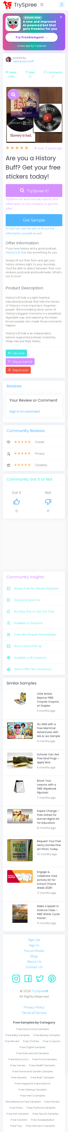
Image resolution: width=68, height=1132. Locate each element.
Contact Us (34, 967)
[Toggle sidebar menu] (61, 4)
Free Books (12, 1041)
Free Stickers (19, 1119)
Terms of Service (34, 1013)
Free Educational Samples (32, 1053)
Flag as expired (22, 361)
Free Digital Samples (32, 1047)
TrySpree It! (37, 191)
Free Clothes (31, 1041)
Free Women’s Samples (40, 1125)
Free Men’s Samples (32, 1095)
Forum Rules (34, 951)
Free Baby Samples (17, 1035)
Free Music (16, 1107)
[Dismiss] (61, 17)
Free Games (17, 1065)
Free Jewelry (19, 1077)
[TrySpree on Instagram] (17, 980)
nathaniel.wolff (23, 61)
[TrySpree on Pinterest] (52, 980)
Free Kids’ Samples (42, 1077)
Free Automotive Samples (32, 1029)
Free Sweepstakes (42, 1119)
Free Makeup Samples (32, 1089)
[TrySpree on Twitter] (41, 980)
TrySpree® (40, 991)
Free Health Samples (42, 1065)
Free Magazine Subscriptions (32, 1083)
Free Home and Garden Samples (32, 1071)
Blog (34, 956)
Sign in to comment (24, 411)
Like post (18, 353)
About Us (34, 961)
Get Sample (34, 220)
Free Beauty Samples (46, 1035)
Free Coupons (51, 1041)
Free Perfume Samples (41, 1107)
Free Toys (16, 1125)
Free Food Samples (44, 1059)
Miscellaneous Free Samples (23, 1101)
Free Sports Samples (45, 1113)
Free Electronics (18, 1059)
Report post (20, 370)
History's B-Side (16, 252)
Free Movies (52, 1101)
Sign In (34, 945)
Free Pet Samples (18, 1113)
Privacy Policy (34, 1007)
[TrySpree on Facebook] (29, 980)
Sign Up (34, 940)
